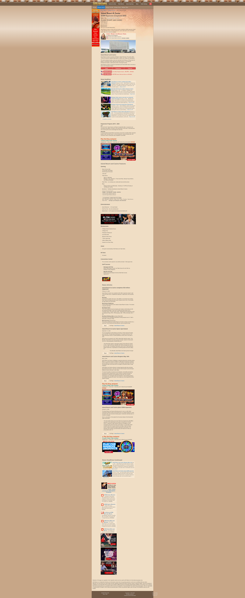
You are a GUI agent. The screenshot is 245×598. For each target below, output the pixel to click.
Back (105, 325)
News (106, 68)
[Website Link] (118, 279)
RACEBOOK (108, 492)
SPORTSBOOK (112, 491)
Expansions (118, 68)
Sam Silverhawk (132, 595)
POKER (113, 489)
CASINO (109, 489)
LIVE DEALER (105, 491)
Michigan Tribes (125, 7)
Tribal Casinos (103, 10)
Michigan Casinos (101, 7)
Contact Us (155, 595)
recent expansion (109, 32)
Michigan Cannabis (109, 7)
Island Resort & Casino (121, 10)
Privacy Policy (155, 593)
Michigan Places (117, 7)
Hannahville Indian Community (113, 18)
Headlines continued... (107, 119)
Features (130, 68)
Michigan (95, 7)
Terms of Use (155, 594)
